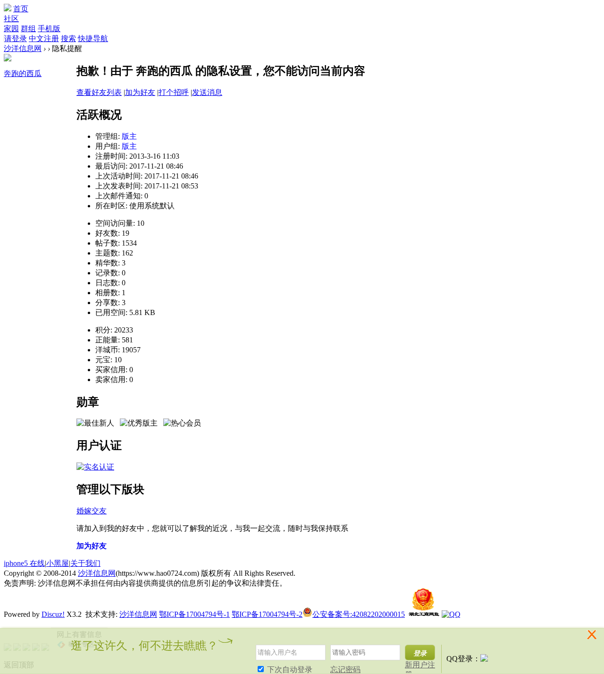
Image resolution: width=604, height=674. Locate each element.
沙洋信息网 (23, 48)
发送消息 (207, 92)
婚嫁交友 (91, 511)
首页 (20, 9)
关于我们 (85, 563)
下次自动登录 (288, 669)
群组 (28, 29)
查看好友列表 (99, 92)
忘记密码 (345, 669)
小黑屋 (57, 563)
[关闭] (593, 640)
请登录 (15, 38)
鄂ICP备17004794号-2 (267, 614)
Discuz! (53, 614)
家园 (11, 29)
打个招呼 (174, 92)
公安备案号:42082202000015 (358, 614)
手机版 (49, 29)
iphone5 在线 (24, 563)
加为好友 (140, 92)
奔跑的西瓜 (23, 73)
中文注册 (44, 38)
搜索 (68, 38)
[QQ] (451, 614)
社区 (11, 19)
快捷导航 (93, 38)
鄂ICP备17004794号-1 (194, 614)
